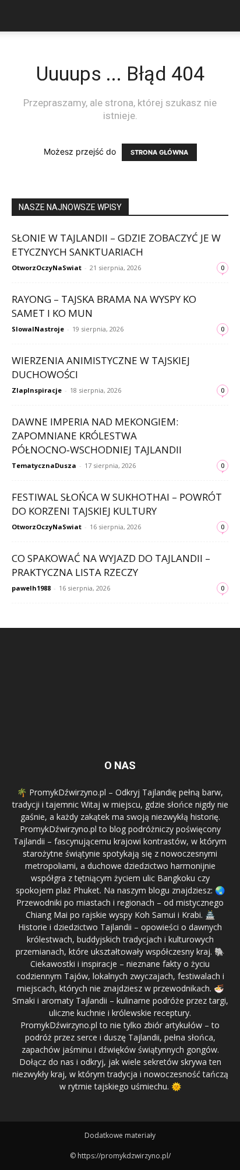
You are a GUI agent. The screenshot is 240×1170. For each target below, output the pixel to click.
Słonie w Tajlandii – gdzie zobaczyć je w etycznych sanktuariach (116, 245)
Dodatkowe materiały (120, 1135)
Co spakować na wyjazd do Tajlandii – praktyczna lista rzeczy (111, 565)
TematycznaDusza (44, 465)
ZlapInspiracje (37, 390)
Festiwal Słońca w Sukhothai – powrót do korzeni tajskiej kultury (117, 504)
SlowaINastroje (38, 328)
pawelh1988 (31, 588)
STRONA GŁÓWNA (159, 152)
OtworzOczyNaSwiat (47, 267)
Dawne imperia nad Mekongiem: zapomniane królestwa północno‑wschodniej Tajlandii (97, 435)
